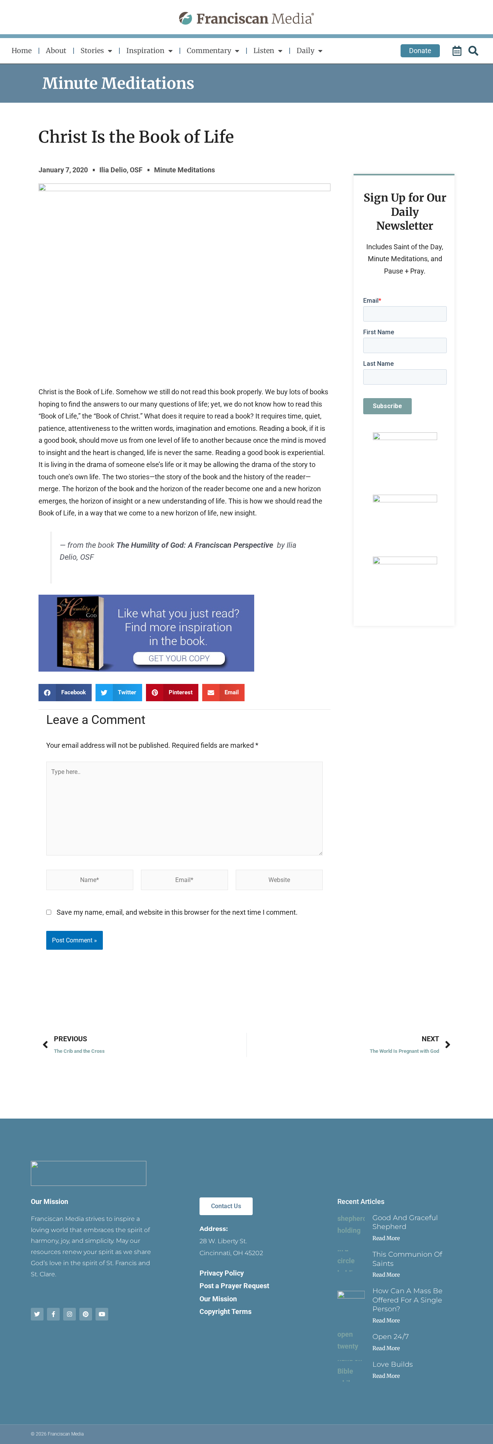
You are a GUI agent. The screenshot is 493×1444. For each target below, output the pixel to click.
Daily (305, 50)
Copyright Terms (226, 1311)
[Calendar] (458, 51)
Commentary (209, 50)
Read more (386, 1238)
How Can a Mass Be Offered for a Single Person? (407, 1300)
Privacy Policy (222, 1273)
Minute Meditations (118, 83)
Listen (263, 50)
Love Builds (392, 1364)
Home (22, 50)
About (56, 50)
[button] (65, 692)
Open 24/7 (390, 1336)
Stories (92, 50)
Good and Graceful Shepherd (405, 1222)
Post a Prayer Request (234, 1286)
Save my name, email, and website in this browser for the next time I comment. (177, 912)
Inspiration (145, 50)
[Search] (474, 51)
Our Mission (49, 1201)
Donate (420, 51)
